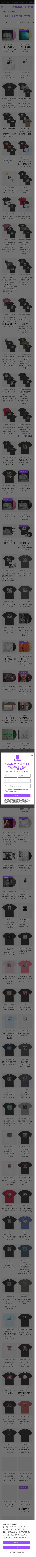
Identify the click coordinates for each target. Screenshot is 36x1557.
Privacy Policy (21, 1537)
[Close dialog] (32, 754)
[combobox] (7, 786)
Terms (25, 802)
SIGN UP (17, 795)
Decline (16, 1547)
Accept (16, 1542)
